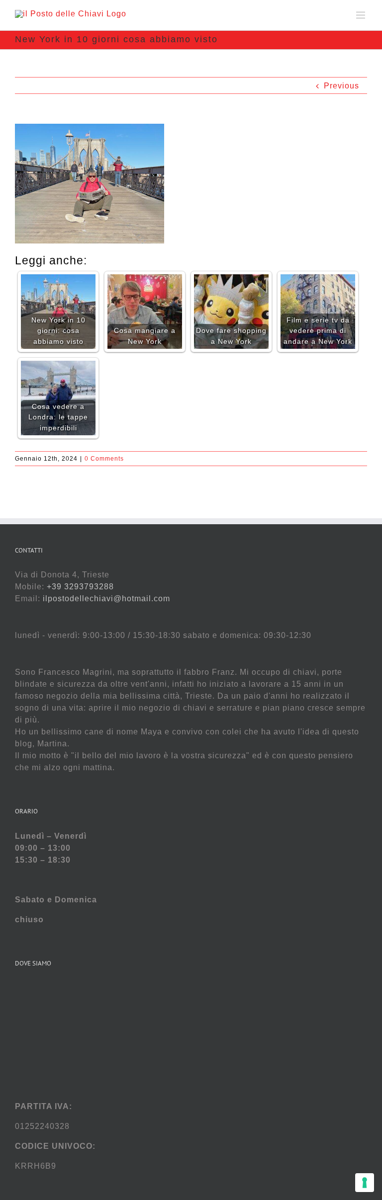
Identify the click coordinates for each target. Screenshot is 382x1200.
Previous (341, 85)
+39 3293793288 (80, 586)
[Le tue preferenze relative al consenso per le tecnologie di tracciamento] (364, 1182)
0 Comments (104, 458)
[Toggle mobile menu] (361, 15)
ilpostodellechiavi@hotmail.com (106, 598)
